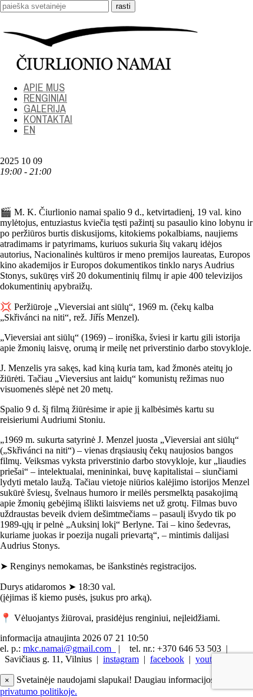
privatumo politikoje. (38, 691)
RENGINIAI (45, 98)
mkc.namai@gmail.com (69, 648)
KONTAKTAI (48, 119)
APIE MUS (44, 87)
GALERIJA (45, 108)
